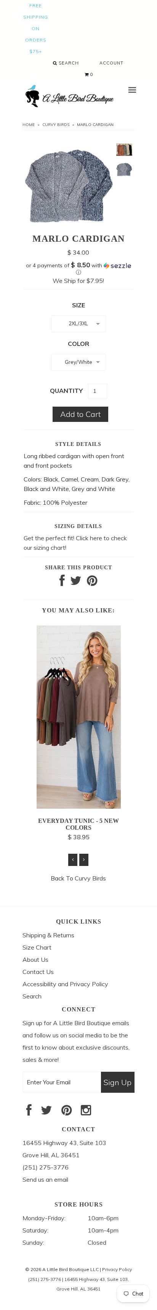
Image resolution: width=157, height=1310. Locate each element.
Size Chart (36, 947)
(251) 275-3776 (44, 1279)
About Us (35, 959)
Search (68, 63)
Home (28, 124)
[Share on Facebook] (62, 582)
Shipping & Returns (48, 935)
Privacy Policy (117, 1269)
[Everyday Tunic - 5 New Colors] (79, 806)
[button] (78, 269)
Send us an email (45, 1179)
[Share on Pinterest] (92, 582)
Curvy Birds (55, 124)
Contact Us (38, 972)
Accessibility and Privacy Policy (65, 984)
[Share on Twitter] (76, 582)
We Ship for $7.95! (78, 280)
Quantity (66, 390)
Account (111, 63)
